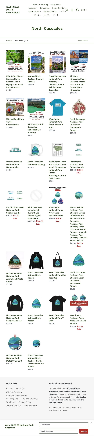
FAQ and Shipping (29, 399)
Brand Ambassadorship (16, 395)
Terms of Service (13, 405)
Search (9, 389)
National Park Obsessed (13, 10)
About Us (20, 389)
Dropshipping (12, 399)
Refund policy (30, 405)
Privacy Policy (25, 402)
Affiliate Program (14, 392)
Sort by (9, 40)
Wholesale (10, 402)
